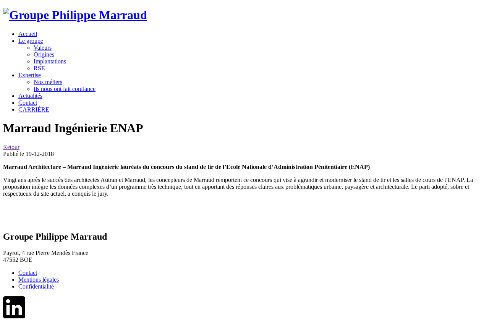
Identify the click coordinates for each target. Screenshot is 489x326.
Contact (27, 272)
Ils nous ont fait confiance (65, 89)
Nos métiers (48, 82)
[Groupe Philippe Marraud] (75, 15)
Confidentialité (36, 286)
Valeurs (43, 47)
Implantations (50, 61)
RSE (39, 68)
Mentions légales (38, 279)
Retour (11, 147)
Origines (44, 54)
